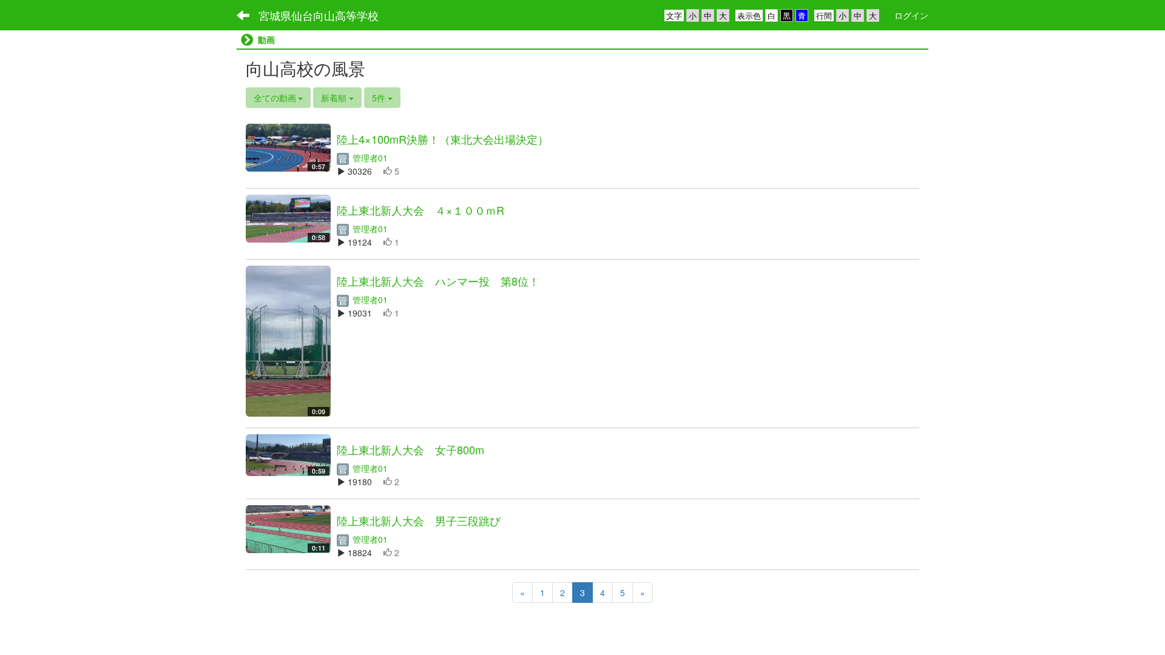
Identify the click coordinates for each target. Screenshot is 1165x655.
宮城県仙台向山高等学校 (318, 15)
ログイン (911, 15)
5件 (380, 98)
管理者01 (369, 158)
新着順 (335, 98)
